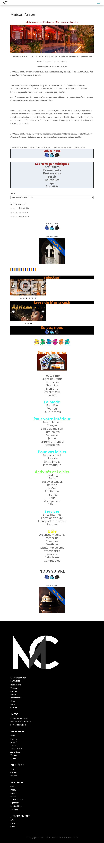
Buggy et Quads (52, 482)
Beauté (13, 742)
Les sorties (52, 382)
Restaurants (52, 173)
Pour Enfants (52, 412)
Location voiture (52, 518)
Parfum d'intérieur (52, 441)
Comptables (52, 561)
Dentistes (52, 544)
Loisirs (52, 395)
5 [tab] (32, 298)
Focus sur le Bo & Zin (19, 208)
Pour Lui (52, 408)
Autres (13, 758)
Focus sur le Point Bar (19, 216)
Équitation (52, 491)
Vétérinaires (52, 551)
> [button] (43, 287)
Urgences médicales (52, 535)
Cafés (12, 701)
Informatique (52, 465)
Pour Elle (52, 405)
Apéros (13, 691)
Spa (52, 183)
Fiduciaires (52, 557)
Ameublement (52, 422)
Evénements (52, 170)
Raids (52, 478)
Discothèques (16, 697)
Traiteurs (14, 688)
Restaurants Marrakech (20, 721)
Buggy (13, 789)
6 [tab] (35, 298)
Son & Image (52, 461)
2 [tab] (23, 298)
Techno (13, 755)
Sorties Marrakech (18, 724)
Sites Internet (52, 514)
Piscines (52, 495)
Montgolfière (52, 501)
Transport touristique (52, 521)
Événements (52, 392)
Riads (12, 823)
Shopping (52, 385)
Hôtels (13, 820)
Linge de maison (52, 429)
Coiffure (13, 772)
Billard (52, 504)
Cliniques (52, 541)
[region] (28, 287)
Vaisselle (52, 435)
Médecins (52, 538)
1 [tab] (21, 298)
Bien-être (52, 388)
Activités (52, 186)
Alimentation (15, 752)
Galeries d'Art (52, 455)
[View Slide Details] (28, 287)
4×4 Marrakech (16, 799)
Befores (14, 694)
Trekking (52, 475)
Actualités (52, 167)
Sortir (52, 177)
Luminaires (52, 432)
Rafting (52, 485)
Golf (12, 786)
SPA (12, 769)
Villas (12, 826)
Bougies (52, 425)
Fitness (13, 775)
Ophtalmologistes (52, 548)
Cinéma (13, 707)
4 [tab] (29, 298)
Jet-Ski (52, 488)
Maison (13, 739)
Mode (12, 735)
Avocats (52, 554)
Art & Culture (16, 748)
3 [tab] (26, 298)
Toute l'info (52, 376)
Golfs (52, 498)
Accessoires (52, 445)
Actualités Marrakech (19, 718)
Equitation (14, 802)
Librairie (52, 458)
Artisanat (14, 745)
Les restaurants (52, 379)
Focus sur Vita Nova (19, 212)
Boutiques (52, 180)
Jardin (52, 438)
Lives (12, 704)
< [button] (13, 287)
